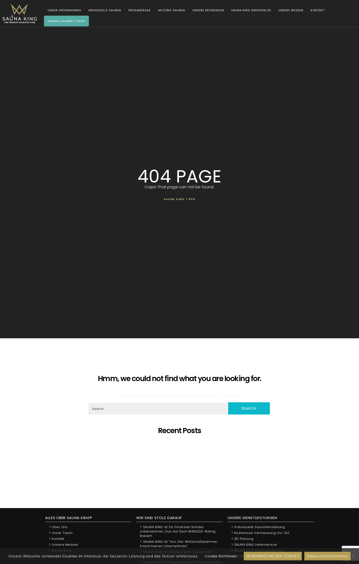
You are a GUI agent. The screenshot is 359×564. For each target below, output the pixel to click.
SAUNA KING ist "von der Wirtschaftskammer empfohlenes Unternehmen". (179, 543)
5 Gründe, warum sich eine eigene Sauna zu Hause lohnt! (181, 443)
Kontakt (318, 10)
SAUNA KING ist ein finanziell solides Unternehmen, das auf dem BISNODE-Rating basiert (181, 465)
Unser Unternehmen (64, 10)
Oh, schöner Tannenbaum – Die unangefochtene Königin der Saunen (181, 456)
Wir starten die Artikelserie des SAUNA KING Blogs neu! (181, 478)
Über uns (58, 526)
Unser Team (61, 532)
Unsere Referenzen (208, 10)
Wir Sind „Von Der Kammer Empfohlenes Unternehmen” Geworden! (181, 474)
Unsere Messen (290, 10)
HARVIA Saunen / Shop (66, 21)
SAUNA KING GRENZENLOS (251, 10)
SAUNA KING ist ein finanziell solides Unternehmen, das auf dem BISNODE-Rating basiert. (178, 531)
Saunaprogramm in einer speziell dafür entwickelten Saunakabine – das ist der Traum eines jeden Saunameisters (181, 448)
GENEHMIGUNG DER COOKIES (272, 556)
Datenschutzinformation (327, 556)
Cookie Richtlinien (221, 556)
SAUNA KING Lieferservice (254, 544)
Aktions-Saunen (171, 10)
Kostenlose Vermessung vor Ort (260, 532)
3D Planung (242, 538)
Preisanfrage (139, 10)
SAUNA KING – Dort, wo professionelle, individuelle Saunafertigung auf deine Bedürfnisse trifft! (181, 452)
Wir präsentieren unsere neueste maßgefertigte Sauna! (181, 461)
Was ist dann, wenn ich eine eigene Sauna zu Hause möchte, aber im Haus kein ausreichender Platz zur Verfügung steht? (181, 470)
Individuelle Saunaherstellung (258, 526)
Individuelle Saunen (104, 10)
